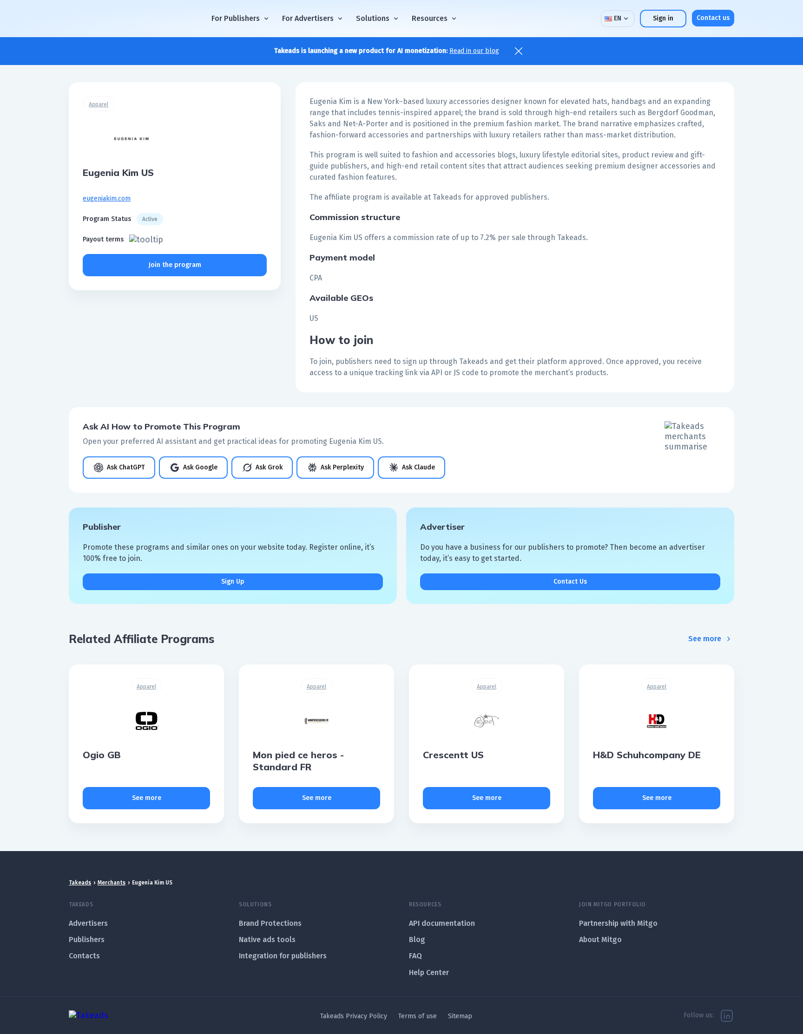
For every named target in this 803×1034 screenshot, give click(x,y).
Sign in (663, 18)
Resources (430, 18)
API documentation (442, 923)
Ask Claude (418, 467)
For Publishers (235, 18)
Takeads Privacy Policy (353, 1016)
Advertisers (88, 923)
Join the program (175, 265)
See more (704, 638)
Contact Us (570, 581)
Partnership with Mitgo (618, 923)
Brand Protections (270, 923)
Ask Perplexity (342, 467)
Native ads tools (267, 939)
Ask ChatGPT (126, 467)
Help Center (429, 972)
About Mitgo (600, 939)
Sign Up (232, 581)
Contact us (713, 18)
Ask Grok (269, 467)
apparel (98, 104)
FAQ (415, 955)
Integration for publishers (283, 955)
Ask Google (200, 467)
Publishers (87, 939)
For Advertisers (308, 18)
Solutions (372, 18)
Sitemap (460, 1016)
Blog (417, 939)
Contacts (84, 955)
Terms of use (417, 1016)
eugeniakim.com (107, 198)
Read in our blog (474, 51)
